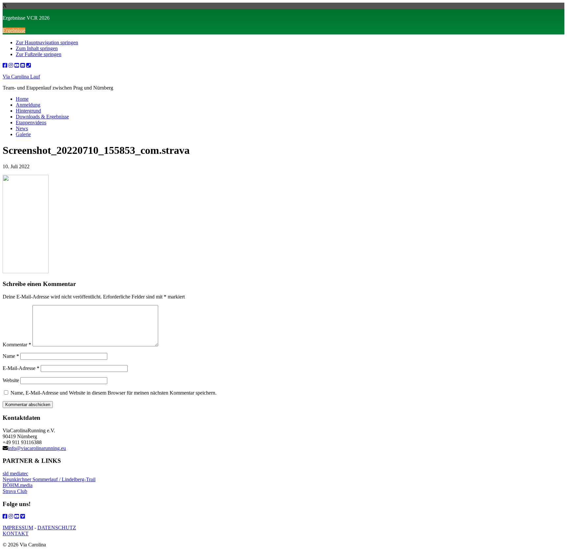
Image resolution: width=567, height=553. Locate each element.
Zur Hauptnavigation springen (47, 42)
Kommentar (17, 344)
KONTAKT (16, 533)
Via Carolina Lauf (21, 76)
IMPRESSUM (18, 527)
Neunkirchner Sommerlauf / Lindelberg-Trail (49, 479)
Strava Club (15, 491)
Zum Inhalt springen (37, 48)
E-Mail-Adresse (21, 368)
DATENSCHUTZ (56, 527)
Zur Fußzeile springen (38, 54)
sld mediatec (15, 473)
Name (11, 356)
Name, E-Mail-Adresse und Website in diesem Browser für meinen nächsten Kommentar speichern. (113, 393)
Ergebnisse (14, 30)
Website (11, 380)
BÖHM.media (17, 485)
